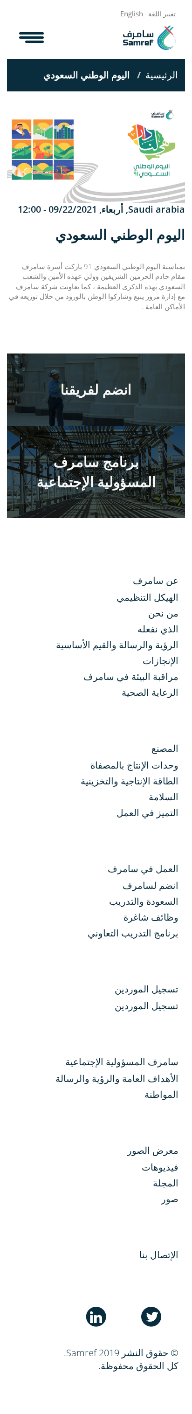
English (131, 14)
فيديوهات (160, 1167)
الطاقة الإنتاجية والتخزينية (129, 781)
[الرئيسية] (149, 38)
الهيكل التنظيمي (147, 597)
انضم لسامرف (150, 885)
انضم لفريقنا (96, 389)
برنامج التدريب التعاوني (133, 933)
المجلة (165, 1183)
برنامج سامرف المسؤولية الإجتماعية (96, 471)
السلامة (163, 796)
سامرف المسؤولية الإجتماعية (121, 1061)
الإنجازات (160, 660)
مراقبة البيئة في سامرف (130, 676)
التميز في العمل (147, 812)
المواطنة (161, 1094)
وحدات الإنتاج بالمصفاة (134, 765)
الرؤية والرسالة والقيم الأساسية (117, 644)
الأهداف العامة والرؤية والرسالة (116, 1078)
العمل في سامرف (143, 868)
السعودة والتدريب (143, 901)
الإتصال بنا (158, 1254)
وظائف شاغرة (150, 917)
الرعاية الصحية (150, 692)
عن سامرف (155, 580)
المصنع (164, 748)
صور (169, 1198)
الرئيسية (161, 75)
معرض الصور (152, 1150)
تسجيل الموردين (146, 1005)
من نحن (163, 613)
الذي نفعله (157, 629)
